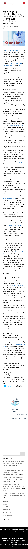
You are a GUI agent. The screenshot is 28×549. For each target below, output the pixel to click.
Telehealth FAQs (15, 540)
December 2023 (7, 515)
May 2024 (5, 507)
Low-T (20, 65)
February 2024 (7, 512)
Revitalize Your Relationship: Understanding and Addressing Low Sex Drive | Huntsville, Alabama (13, 486)
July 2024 (5, 504)
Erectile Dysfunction (16, 63)
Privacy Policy (6, 540)
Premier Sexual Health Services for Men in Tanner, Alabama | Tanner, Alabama (13, 479)
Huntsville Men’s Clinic (11, 50)
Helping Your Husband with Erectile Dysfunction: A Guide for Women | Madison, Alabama (13, 463)
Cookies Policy (15, 538)
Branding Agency (16, 544)
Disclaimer (23, 538)
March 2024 (6, 509)
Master (6, 26)
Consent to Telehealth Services (9, 536)
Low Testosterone (8, 65)
